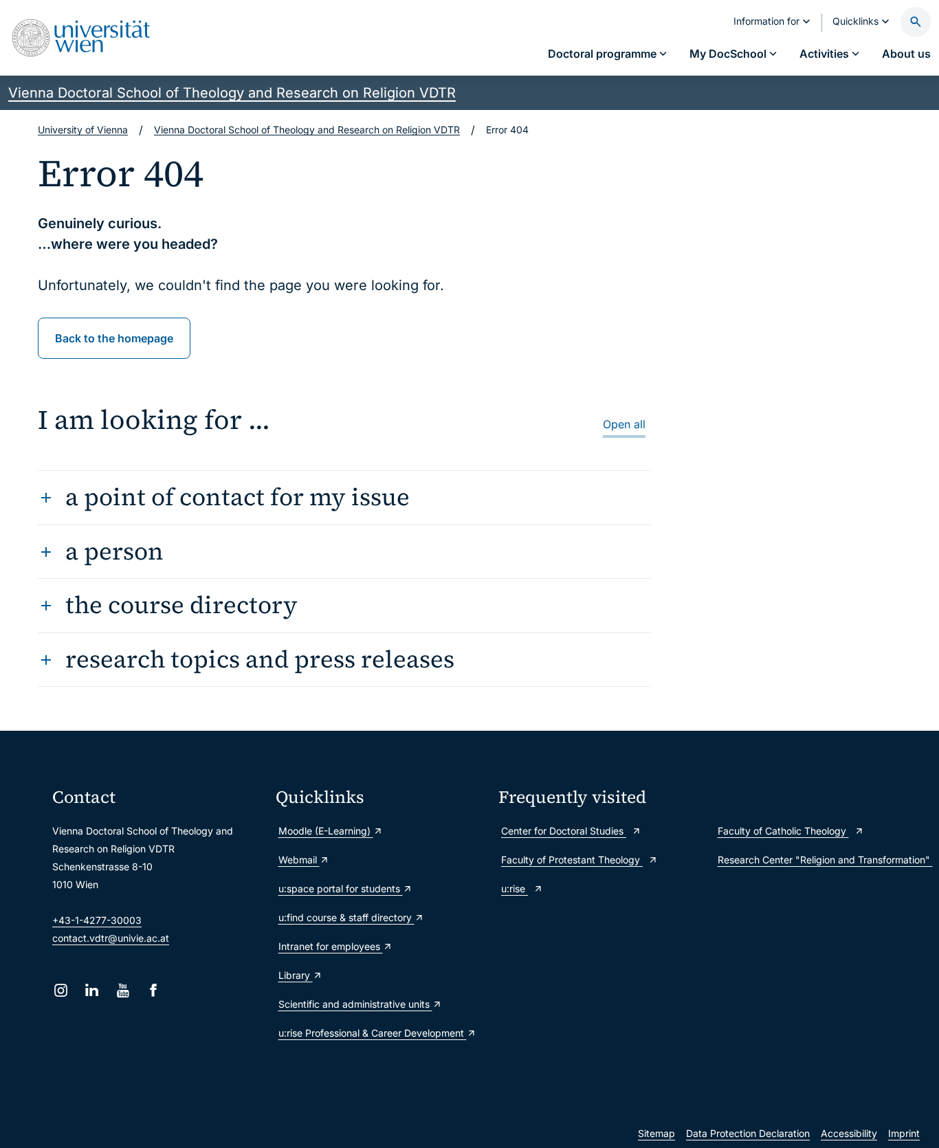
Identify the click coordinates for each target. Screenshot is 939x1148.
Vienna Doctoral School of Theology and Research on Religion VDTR (232, 93)
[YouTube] (123, 990)
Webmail (299, 859)
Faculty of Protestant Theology (572, 859)
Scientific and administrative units (355, 1004)
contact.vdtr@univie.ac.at (110, 938)
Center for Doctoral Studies (563, 831)
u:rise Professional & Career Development (372, 1033)
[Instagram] (61, 990)
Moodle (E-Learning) (325, 831)
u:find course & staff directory (346, 917)
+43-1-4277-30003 (97, 920)
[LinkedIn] (92, 990)
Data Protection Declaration (748, 1133)
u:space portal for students (340, 888)
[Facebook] (154, 990)
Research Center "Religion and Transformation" (824, 859)
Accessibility (849, 1133)
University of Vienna (83, 129)
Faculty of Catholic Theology (783, 831)
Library (295, 975)
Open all (624, 424)
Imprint (904, 1133)
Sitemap (656, 1133)
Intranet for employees (330, 946)
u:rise (514, 888)
